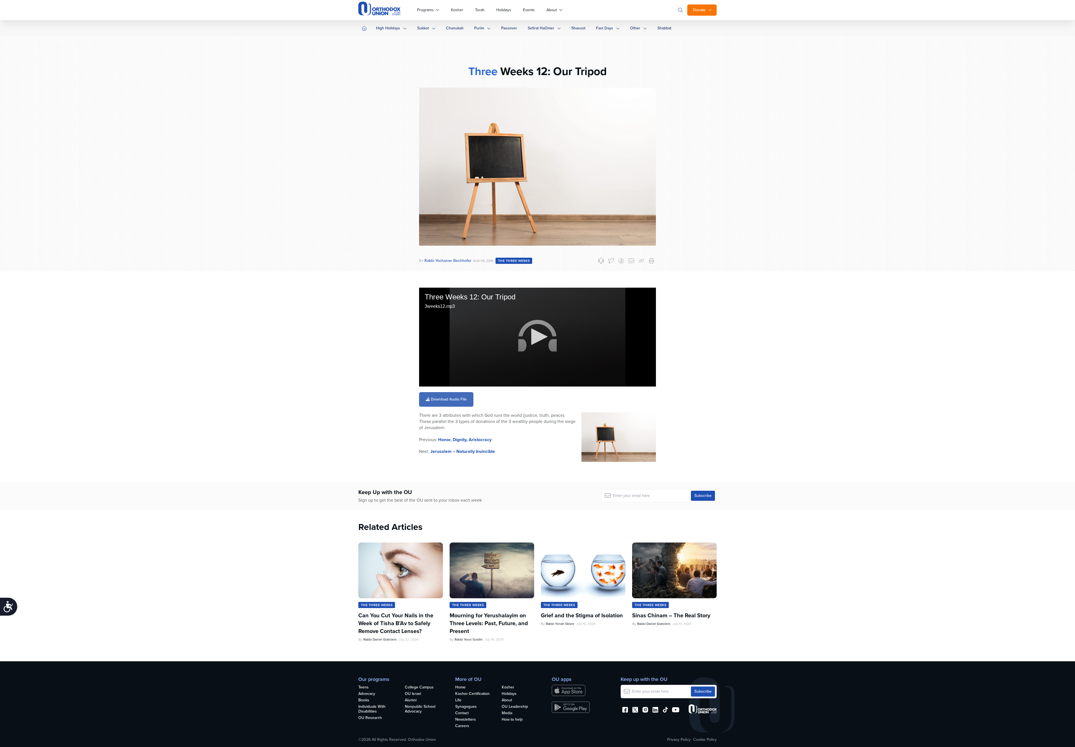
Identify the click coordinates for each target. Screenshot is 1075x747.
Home (460, 687)
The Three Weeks (514, 260)
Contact (462, 713)
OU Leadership (515, 706)
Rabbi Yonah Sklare (560, 623)
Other (635, 28)
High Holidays (388, 28)
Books (363, 700)
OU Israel (413, 694)
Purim (479, 28)
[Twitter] (611, 260)
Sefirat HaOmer (541, 28)
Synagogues (466, 706)
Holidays (503, 10)
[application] (537, 337)
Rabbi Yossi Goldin (469, 639)
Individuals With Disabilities (371, 709)
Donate (699, 10)
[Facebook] (621, 260)
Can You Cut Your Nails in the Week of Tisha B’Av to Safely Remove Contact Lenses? (395, 623)
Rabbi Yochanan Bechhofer (447, 261)
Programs (425, 10)
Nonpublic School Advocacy (420, 709)
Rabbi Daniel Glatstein (380, 639)
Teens (363, 687)
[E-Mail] (631, 260)
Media (507, 713)
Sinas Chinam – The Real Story (671, 615)
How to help (512, 719)
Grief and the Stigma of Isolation (582, 615)
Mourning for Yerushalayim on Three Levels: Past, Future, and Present (489, 623)
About (551, 10)
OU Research (370, 718)
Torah (480, 10)
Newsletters (465, 719)
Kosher (457, 10)
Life (458, 700)
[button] (537, 336)
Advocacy (366, 694)
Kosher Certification (472, 694)
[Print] (651, 260)
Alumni (411, 700)
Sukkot (423, 28)
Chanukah (455, 28)
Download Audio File (448, 399)
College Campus (419, 687)
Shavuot (578, 28)
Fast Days (604, 28)
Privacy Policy (679, 740)
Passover (509, 28)
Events (529, 10)
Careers (462, 726)
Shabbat (664, 28)
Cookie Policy (705, 740)
